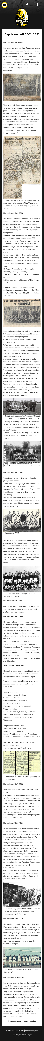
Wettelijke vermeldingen (22, 1035)
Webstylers (33, 1031)
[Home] (22, 17)
